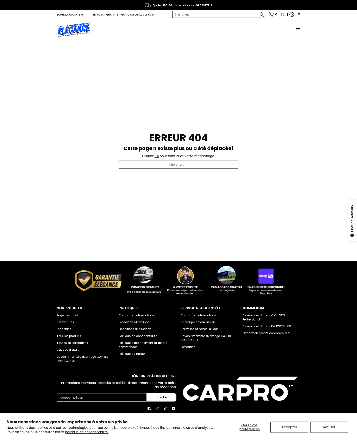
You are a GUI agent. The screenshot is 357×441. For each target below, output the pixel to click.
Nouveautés (65, 322)
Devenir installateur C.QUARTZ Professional (264, 317)
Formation (188, 347)
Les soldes (64, 329)
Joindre (161, 397)
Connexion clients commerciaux (266, 333)
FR (299, 14)
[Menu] (297, 30)
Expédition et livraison (134, 322)
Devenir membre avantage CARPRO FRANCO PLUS (82, 359)
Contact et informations (136, 315)
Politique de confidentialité (138, 336)
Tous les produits (69, 336)
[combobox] (216, 14)
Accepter (289, 427)
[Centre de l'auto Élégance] (74, 30)
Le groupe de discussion (198, 322)
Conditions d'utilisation (135, 329)
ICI (157, 156)
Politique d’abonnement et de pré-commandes (144, 345)
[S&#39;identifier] (292, 14)
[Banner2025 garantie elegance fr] (178, 279)
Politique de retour (132, 354)
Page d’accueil (67, 315)
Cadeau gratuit (68, 350)
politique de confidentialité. (86, 432)
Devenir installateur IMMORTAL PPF (267, 326)
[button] (149, 408)
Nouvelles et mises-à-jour (199, 329)
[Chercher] (261, 14)
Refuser (329, 427)
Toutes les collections (72, 343)
